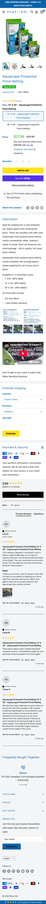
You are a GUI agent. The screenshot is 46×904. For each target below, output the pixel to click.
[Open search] (31, 12)
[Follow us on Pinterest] (18, 871)
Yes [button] (22, 603)
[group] (23, 483)
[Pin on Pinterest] (32, 208)
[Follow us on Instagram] (13, 871)
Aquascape (8, 92)
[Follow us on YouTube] (23, 871)
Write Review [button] (23, 494)
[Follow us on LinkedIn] (32, 871)
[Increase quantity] (29, 161)
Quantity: (7, 161)
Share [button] (33, 603)
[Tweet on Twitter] (37, 208)
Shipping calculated (23, 149)
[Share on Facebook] (28, 208)
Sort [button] (4, 505)
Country (6, 394)
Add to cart (23, 170)
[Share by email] (42, 208)
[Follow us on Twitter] (9, 871)
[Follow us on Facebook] (4, 871)
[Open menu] (3, 12)
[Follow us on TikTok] (27, 871)
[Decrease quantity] (16, 161)
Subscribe (11, 846)
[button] (23, 101)
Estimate (11, 433)
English (7, 858)
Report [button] (27, 603)
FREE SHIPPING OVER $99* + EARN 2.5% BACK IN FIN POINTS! (23, 4)
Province (7, 406)
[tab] (23, 514)
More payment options (23, 185)
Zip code (6, 418)
